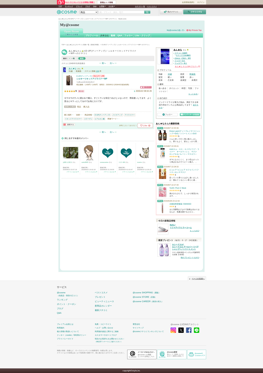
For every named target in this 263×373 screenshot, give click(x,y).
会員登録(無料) (188, 2)
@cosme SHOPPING (146, 292)
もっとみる (193, 94)
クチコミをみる (72, 172)
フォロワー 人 (181, 63)
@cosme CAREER (148, 301)
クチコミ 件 (181, 53)
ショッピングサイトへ (146, 87)
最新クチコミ (101, 310)
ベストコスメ (152, 6)
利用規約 (60, 328)
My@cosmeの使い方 (175, 30)
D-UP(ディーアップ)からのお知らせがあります (98, 76)
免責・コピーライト (103, 324)
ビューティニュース (104, 301)
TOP (60, 6)
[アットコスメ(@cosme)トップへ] (67, 13)
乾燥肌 (192, 74)
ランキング (69, 6)
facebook (188, 330)
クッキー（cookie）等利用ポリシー (71, 335)
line (196, 330)
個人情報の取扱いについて (68, 331)
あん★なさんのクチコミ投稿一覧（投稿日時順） (83, 44)
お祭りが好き (67, 162)
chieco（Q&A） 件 (183, 58)
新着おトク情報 (106, 2)
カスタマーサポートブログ (106, 335)
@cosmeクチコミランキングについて (148, 331)
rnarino (139, 162)
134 (97, 71)
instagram (173, 330)
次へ (112, 63)
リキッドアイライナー (85, 82)
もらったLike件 (183, 55)
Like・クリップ (142, 35)
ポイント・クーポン (66, 304)
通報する (69, 124)
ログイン (201, 2)
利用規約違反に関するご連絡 (107, 331)
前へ (104, 63)
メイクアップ (117, 115)
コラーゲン (88, 119)
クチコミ (104, 35)
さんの (187, 66)
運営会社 (136, 324)
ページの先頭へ (198, 279)
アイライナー (130, 115)
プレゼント (100, 297)
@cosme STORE (144, 297)
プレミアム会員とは (65, 324)
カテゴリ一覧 (140, 6)
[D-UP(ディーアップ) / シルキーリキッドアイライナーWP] (69, 84)
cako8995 (85, 162)
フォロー (128, 35)
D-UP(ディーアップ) (84, 76)
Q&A (94, 6)
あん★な (73, 68)
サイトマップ (138, 328)
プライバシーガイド (65, 339)
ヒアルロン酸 (100, 119)
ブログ (87, 6)
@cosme (68, 294)
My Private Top (195, 30)
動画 (113, 35)
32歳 (170, 74)
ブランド (79, 6)
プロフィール (91, 35)
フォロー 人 (180, 61)
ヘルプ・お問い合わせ (104, 328)
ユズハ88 (122, 162)
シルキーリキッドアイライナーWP (91, 79)
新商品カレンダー (103, 306)
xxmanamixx (104, 162)
